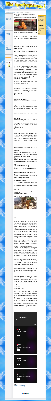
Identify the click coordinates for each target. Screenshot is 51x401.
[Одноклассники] (23, 393)
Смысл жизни (7, 39)
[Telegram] (28, 393)
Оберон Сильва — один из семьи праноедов (20, 385)
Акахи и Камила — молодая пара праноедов (20, 386)
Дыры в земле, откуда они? (9, 50)
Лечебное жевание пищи (8, 38)
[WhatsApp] (27, 393)
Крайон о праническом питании (8, 20)
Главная (7, 12)
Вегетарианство (8, 14)
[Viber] (26, 393)
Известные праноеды (15, 12)
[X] (25, 393)
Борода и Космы (8, 48)
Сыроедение (7, 15)
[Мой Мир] (24, 393)
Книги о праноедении (8, 19)
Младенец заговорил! (8, 49)
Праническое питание (10, 12)
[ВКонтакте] (22, 393)
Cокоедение (7, 16)
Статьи (7, 30)
